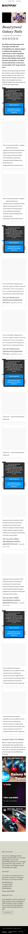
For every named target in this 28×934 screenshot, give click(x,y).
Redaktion (18, 35)
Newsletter (11, 1)
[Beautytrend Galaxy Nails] (14, 17)
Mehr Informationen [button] (14, 102)
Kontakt (18, 1)
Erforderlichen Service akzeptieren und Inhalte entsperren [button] (14, 110)
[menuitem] (11, 1)
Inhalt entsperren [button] (14, 105)
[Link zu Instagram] (25, 930)
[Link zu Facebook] (22, 930)
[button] (3, 39)
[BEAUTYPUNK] (9, 5)
